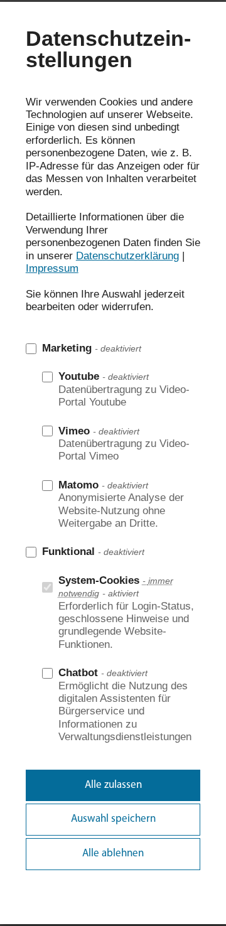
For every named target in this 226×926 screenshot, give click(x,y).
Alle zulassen (113, 785)
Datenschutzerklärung (127, 256)
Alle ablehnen (113, 853)
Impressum (52, 268)
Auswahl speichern (113, 819)
